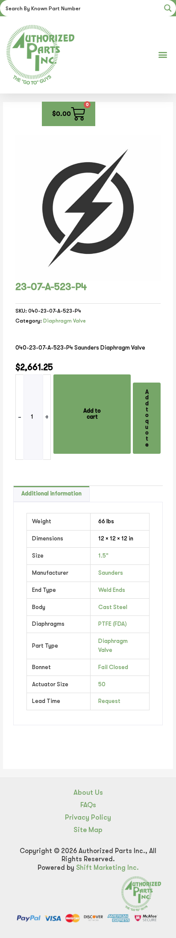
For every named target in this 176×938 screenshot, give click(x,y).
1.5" (103, 555)
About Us (88, 792)
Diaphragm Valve (64, 321)
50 (102, 684)
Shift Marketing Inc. (107, 868)
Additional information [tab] (51, 493)
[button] (162, 55)
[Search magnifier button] (168, 8)
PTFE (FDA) (112, 624)
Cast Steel (112, 607)
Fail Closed (113, 667)
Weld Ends (111, 590)
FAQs (88, 805)
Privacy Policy (88, 817)
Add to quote (147, 418)
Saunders (110, 573)
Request (109, 701)
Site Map (88, 830)
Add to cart (92, 413)
